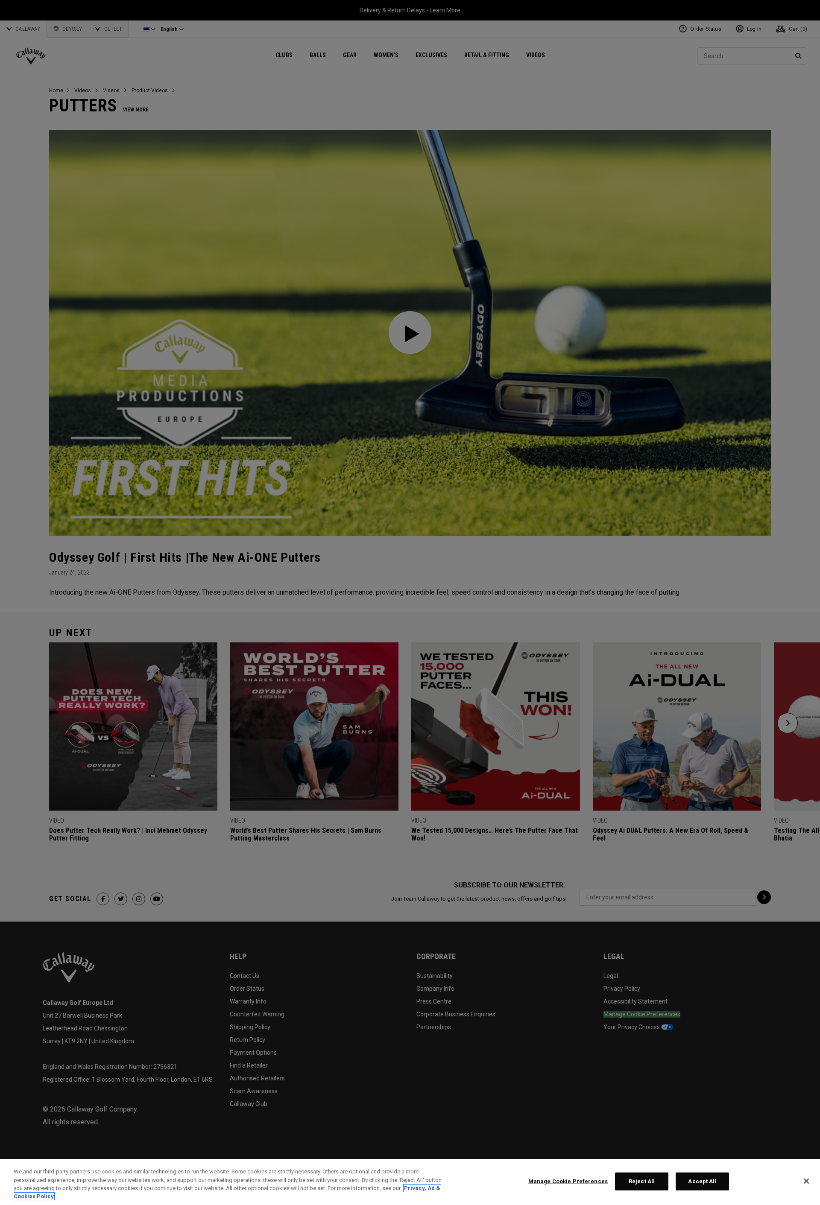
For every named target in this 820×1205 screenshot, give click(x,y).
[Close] (806, 1181)
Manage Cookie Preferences (568, 1181)
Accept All (702, 1181)
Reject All (642, 1181)
